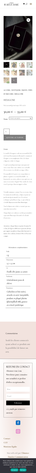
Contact (7, 438)
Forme (6, 119)
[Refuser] (33, 466)
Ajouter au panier (14, 137)
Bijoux (24, 90)
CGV (6, 442)
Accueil (7, 90)
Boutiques (16, 90)
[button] (28, 20)
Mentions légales (10, 446)
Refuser (23, 470)
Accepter (14, 470)
